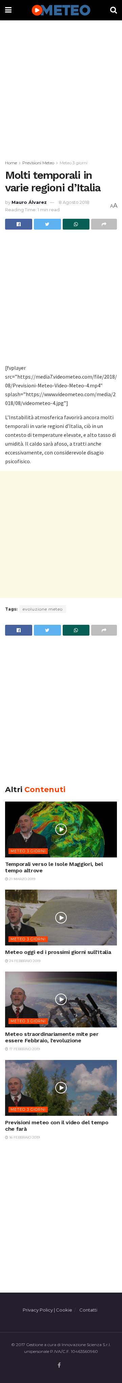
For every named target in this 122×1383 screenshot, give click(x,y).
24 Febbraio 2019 (24, 961)
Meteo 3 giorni (73, 162)
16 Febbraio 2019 (24, 1137)
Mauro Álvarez (29, 202)
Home (11, 162)
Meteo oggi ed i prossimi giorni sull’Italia (58, 952)
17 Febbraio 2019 (24, 1049)
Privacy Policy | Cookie (47, 1310)
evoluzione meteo (43, 609)
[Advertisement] (61, 88)
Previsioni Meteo (38, 162)
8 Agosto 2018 (74, 202)
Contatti (88, 1310)
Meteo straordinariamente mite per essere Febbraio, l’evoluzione (51, 1037)
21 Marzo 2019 (21, 879)
